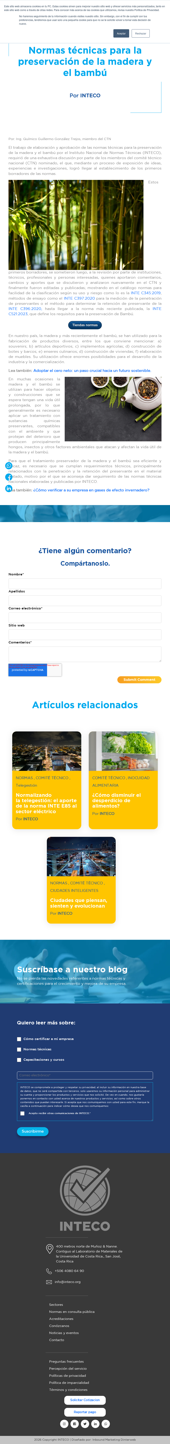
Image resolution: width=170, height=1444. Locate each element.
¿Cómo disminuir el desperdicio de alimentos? (116, 801)
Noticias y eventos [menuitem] (64, 1333)
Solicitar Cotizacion (85, 1400)
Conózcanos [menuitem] (59, 1326)
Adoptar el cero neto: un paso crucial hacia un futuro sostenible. (92, 370)
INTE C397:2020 (79, 298)
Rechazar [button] (140, 33)
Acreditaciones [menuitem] (61, 1319)
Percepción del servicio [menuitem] (68, 1368)
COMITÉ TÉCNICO (52, 778)
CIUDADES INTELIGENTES (74, 890)
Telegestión (26, 785)
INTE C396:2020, (25, 309)
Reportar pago (85, 1412)
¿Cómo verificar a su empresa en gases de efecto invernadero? (91, 490)
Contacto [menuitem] (56, 1340)
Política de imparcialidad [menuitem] (69, 1382)
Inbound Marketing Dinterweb (114, 1440)
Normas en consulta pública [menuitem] (72, 1311)
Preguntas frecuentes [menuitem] (66, 1361)
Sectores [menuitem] (56, 1304)
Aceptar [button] (121, 33)
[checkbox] (85, 1052)
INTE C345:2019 (146, 293)
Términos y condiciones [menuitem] (68, 1390)
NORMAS (24, 778)
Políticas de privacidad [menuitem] (67, 1375)
